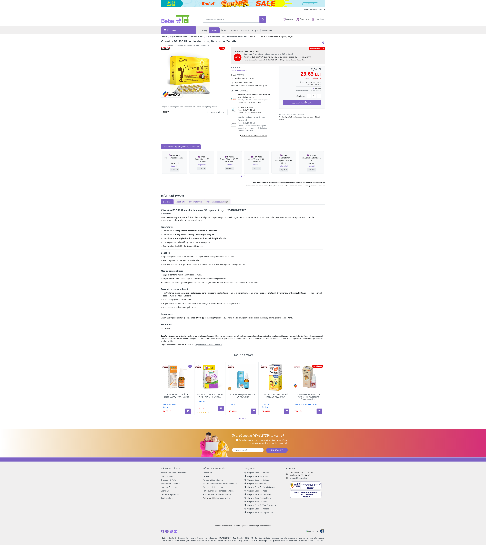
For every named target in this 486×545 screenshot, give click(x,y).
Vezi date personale (268, 443)
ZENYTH (240, 75)
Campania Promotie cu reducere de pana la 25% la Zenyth (269, 54)
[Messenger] (167, 531)
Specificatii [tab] (180, 201)
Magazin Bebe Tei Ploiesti (258, 508)
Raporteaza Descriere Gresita (208, 344)
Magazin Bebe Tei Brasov (258, 476)
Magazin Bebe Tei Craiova (258, 480)
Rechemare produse (169, 494)
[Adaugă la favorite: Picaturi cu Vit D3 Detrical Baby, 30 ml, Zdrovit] (262, 365)
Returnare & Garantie (170, 483)
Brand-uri (165, 490)
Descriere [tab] (167, 201)
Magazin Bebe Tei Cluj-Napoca (260, 512)
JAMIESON (200, 401)
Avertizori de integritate (213, 487)
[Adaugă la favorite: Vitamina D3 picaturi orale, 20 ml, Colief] (229, 365)
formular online (223, 498)
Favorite (289, 19)
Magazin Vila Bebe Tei (256, 483)
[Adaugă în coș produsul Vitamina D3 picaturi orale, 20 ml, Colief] (253, 411)
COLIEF (232, 404)
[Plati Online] (312, 531)
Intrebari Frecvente (169, 487)
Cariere (206, 476)
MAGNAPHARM (169, 404)
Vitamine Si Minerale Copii (237, 37)
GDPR (321, 9)
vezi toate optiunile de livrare (254, 135)
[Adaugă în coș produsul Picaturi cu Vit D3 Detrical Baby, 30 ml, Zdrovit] (286, 411)
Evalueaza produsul (239, 70)
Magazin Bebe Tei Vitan (257, 501)
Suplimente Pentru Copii (215, 37)
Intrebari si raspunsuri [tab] (217, 201)
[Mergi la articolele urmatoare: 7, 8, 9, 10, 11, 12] (244, 176)
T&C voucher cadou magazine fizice (218, 490)
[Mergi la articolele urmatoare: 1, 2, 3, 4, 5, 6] (241, 176)
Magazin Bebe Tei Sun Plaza (259, 498)
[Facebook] (162, 531)
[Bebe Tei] (175, 19)
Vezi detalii (249, 130)
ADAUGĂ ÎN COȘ (304, 102)
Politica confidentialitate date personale (220, 483)
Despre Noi (207, 472)
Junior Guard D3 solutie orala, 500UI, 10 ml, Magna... (177, 395)
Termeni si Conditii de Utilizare (174, 472)
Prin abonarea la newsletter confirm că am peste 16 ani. (263, 440)
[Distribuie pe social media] (323, 43)
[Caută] (262, 19)
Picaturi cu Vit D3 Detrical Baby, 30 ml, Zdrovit (276, 395)
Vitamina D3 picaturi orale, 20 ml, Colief (243, 395)
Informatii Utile (310, 9)
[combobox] (231, 19)
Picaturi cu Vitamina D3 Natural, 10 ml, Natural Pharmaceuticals (308, 397)
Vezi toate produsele (215, 112)
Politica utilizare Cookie (213, 480)
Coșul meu (304, 19)
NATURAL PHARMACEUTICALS (307, 404)
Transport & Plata (168, 480)
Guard (165, 407)
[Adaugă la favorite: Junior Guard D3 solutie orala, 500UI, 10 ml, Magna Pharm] (164, 365)
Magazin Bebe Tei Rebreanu (259, 494)
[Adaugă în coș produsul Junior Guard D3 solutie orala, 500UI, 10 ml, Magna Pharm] (188, 411)
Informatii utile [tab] (195, 201)
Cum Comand (167, 476)
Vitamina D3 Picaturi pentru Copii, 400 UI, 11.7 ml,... (210, 395)
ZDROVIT (265, 404)
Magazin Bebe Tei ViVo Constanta (261, 505)
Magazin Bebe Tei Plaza (257, 490)
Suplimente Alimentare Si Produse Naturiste (186, 37)
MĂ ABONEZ (277, 450)
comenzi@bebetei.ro (298, 478)
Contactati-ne (167, 498)
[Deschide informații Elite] (165, 367)
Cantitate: (300, 96)
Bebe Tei (164, 37)
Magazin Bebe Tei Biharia (258, 472)
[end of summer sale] (243, 3)
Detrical (265, 407)
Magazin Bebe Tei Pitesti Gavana (261, 487)
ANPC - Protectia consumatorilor (217, 494)
